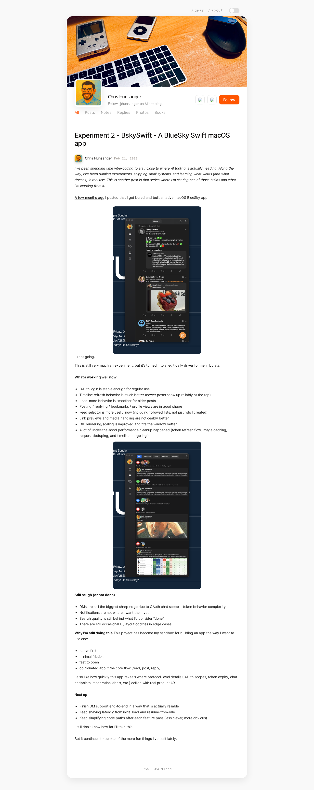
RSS (146, 769)
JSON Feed (162, 769)
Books (160, 112)
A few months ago (89, 197)
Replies (123, 112)
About (217, 10)
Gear (199, 10)
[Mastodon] (212, 99)
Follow (229, 99)
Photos (142, 112)
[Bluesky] (200, 99)
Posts (90, 112)
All (77, 112)
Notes (106, 112)
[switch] (234, 10)
